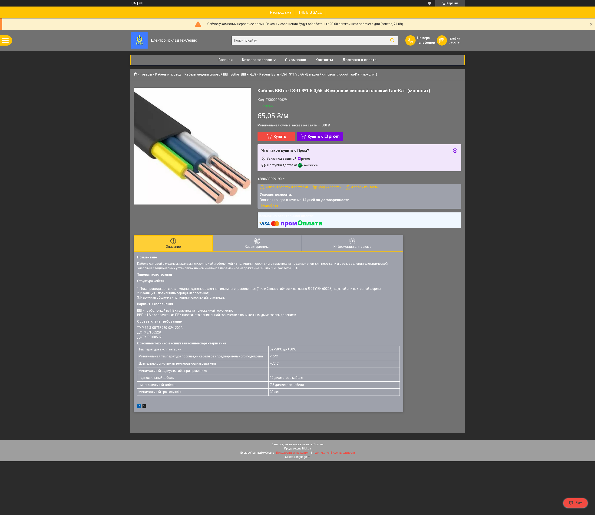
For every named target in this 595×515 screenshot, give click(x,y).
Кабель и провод (168, 74)
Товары (146, 74)
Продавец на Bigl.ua (297, 448)
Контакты (324, 60)
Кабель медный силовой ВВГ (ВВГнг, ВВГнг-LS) (220, 74)
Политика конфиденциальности (334, 452)
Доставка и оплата (359, 60)
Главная (225, 60)
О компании (295, 60)
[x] (144, 407)
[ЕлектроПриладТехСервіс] (139, 40)
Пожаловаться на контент (293, 452)
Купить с (315, 136)
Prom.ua (318, 444)
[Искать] (392, 40)
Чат (579, 503)
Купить (280, 136)
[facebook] (139, 407)
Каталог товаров (257, 60)
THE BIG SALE (310, 12)
